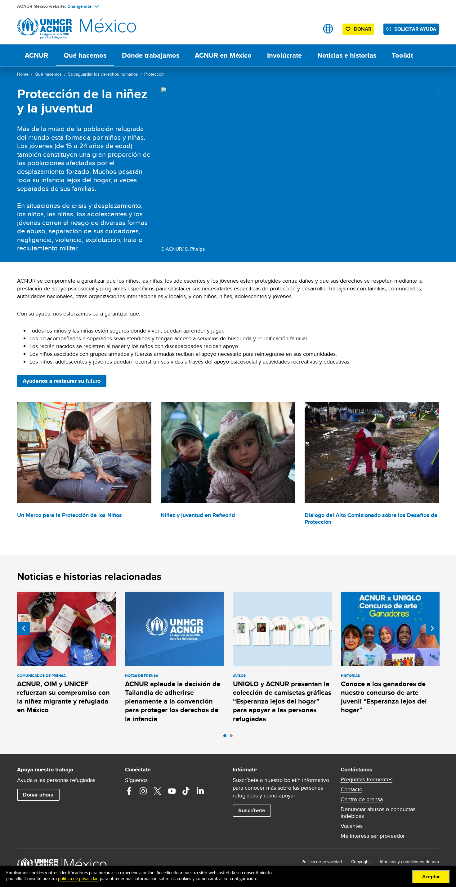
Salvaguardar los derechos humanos (103, 74)
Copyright (360, 861)
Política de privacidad (322, 861)
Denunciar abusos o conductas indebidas (378, 812)
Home (23, 74)
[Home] (60, 28)
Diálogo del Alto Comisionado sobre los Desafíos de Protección (371, 518)
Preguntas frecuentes (366, 779)
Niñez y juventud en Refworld (198, 515)
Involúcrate (284, 55)
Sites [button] (328, 29)
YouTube (172, 791)
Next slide (432, 628)
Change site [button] (79, 6)
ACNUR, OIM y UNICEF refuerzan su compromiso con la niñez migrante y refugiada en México (63, 697)
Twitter (158, 791)
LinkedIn (200, 791)
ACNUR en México (223, 55)
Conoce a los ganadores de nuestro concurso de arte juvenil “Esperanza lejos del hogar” (384, 697)
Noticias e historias (346, 55)
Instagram (143, 791)
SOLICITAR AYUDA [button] (415, 29)
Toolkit (402, 55)
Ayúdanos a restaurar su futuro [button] (62, 381)
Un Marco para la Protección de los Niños (69, 515)
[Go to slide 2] (233, 737)
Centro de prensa (362, 799)
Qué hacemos (85, 55)
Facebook (129, 791)
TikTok (186, 791)
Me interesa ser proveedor (373, 835)
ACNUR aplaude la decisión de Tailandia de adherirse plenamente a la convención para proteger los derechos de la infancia (172, 701)
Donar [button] (362, 29)
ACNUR (36, 55)
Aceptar (431, 876)
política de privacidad (78, 879)
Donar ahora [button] (38, 795)
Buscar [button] (308, 29)
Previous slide (23, 628)
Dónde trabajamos (150, 55)
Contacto (351, 789)
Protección (154, 74)
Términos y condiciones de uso (409, 861)
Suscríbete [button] (251, 810)
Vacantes (352, 826)
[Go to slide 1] (226, 737)
